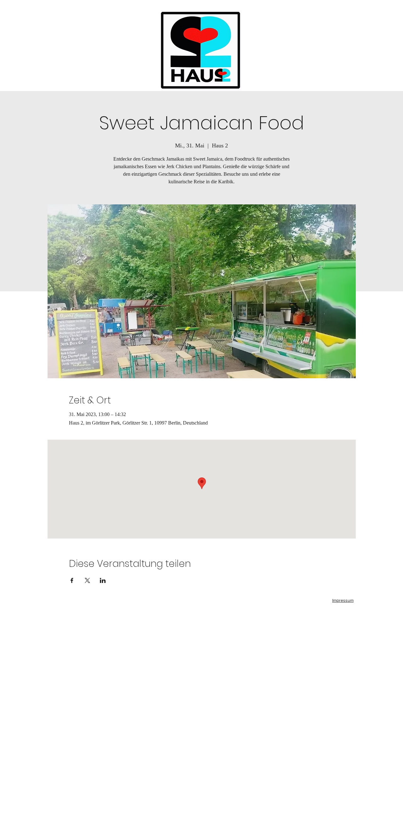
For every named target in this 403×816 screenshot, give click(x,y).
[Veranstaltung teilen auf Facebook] (72, 580)
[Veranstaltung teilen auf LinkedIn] (103, 580)
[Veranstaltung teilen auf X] (87, 580)
